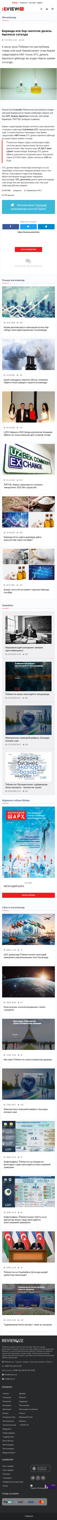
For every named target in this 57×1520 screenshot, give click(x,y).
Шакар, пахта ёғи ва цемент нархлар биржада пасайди (26, 591)
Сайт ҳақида (8, 1470)
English (39, 3)
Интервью (7, 1405)
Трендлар (7, 1397)
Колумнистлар (9, 1417)
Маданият (7, 1429)
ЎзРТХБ (6, 190)
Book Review (8, 1441)
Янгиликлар (24, 1405)
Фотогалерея (8, 1449)
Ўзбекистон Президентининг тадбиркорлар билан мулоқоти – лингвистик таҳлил (26, 786)
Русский (32, 3)
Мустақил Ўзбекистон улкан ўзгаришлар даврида (28, 1059)
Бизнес (6, 1413)
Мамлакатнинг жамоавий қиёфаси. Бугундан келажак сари (27, 739)
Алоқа (5, 1486)
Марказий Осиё (26, 1417)
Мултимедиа (8, 1445)
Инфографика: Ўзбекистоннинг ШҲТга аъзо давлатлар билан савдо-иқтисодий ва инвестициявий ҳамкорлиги (25, 1220)
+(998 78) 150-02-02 (12, 1366)
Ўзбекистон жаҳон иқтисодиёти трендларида (27, 694)
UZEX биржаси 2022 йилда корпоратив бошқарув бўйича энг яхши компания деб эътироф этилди (28, 433)
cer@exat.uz (9, 1379)
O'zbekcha (24, 3)
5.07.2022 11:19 (10, 40)
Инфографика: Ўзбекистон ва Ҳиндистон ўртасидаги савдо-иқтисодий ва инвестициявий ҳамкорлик (27, 1164)
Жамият (22, 1421)
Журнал (22, 1397)
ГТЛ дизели (8, 195)
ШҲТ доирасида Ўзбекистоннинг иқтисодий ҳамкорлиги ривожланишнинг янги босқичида (26, 956)
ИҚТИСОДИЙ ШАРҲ (14, 886)
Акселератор (8, 1421)
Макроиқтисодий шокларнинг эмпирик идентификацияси (24, 649)
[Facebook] (38, 1478)
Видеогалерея (9, 1453)
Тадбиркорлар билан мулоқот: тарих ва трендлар (28, 1325)
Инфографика (9, 1433)
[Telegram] (32, 1478)
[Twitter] (43, 1478)
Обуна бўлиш (28, 895)
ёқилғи (18, 190)
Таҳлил (6, 1393)
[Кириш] (47, 9)
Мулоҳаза (7, 1409)
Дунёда (22, 1393)
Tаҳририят (7, 1478)
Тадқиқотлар (8, 1437)
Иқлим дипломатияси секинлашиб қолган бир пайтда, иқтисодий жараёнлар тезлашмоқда (26, 328)
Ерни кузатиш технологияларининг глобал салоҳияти (24, 1008)
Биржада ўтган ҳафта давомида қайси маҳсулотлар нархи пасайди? (22, 538)
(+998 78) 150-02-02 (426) (24, 1370)
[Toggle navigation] (52, 9)
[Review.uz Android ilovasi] (40, 1469)
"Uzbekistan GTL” (34, 190)
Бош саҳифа (8, 1466)
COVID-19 (24, 1425)
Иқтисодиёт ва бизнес (28, 1409)
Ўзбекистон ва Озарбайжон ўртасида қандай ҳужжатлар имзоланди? (26, 1273)
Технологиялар (9, 1425)
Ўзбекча (15, 3)
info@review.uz (10, 1374)
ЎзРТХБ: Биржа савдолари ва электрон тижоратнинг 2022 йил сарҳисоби (23, 486)
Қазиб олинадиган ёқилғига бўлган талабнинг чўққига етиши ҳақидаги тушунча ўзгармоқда (26, 381)
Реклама (6, 1474)
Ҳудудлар (23, 1401)
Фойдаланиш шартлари (13, 1482)
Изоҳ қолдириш (28, 249)
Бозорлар (7, 1401)
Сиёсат (22, 1413)
